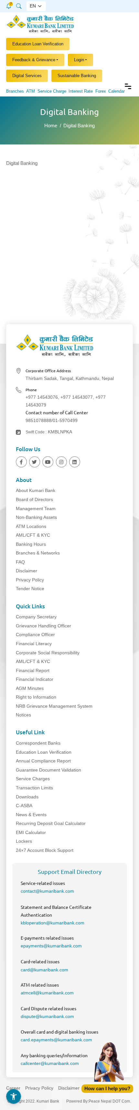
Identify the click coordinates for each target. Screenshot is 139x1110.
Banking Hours (31, 544)
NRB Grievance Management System (54, 706)
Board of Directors (34, 499)
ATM (30, 91)
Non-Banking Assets (36, 517)
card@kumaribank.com (44, 969)
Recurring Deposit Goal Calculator (51, 823)
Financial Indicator (34, 679)
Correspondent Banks (38, 743)
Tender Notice (30, 588)
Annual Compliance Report (43, 760)
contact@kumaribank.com (47, 891)
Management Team (36, 508)
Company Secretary (36, 616)
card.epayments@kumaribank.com (56, 1039)
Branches (15, 91)
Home (50, 125)
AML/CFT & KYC (33, 535)
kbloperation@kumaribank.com (52, 922)
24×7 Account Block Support (44, 850)
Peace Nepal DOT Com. (110, 1101)
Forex (100, 91)
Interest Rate (81, 91)
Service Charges (33, 778)
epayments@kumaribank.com (51, 945)
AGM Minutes (30, 688)
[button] (8, 5)
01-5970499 (65, 420)
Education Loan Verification (43, 752)
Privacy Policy (30, 579)
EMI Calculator (31, 832)
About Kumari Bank (35, 490)
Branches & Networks (38, 552)
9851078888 (38, 420)
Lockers (24, 841)
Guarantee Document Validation (48, 769)
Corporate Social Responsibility (48, 652)
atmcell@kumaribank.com (47, 992)
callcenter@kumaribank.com (50, 1063)
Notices (23, 714)
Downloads (27, 796)
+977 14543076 (42, 397)
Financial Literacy (34, 643)
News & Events (31, 814)
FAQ (20, 562)
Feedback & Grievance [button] (33, 59)
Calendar (116, 91)
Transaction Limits (34, 787)
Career (13, 1088)
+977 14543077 (76, 397)
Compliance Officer (35, 634)
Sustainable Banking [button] (76, 75)
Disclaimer (26, 570)
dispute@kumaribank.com (47, 1016)
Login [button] (79, 59)
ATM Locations (31, 526)
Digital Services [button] (27, 75)
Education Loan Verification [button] (37, 43)
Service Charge (51, 91)
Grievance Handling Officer (43, 625)
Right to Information (36, 697)
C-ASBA (24, 805)
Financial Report (32, 670)
